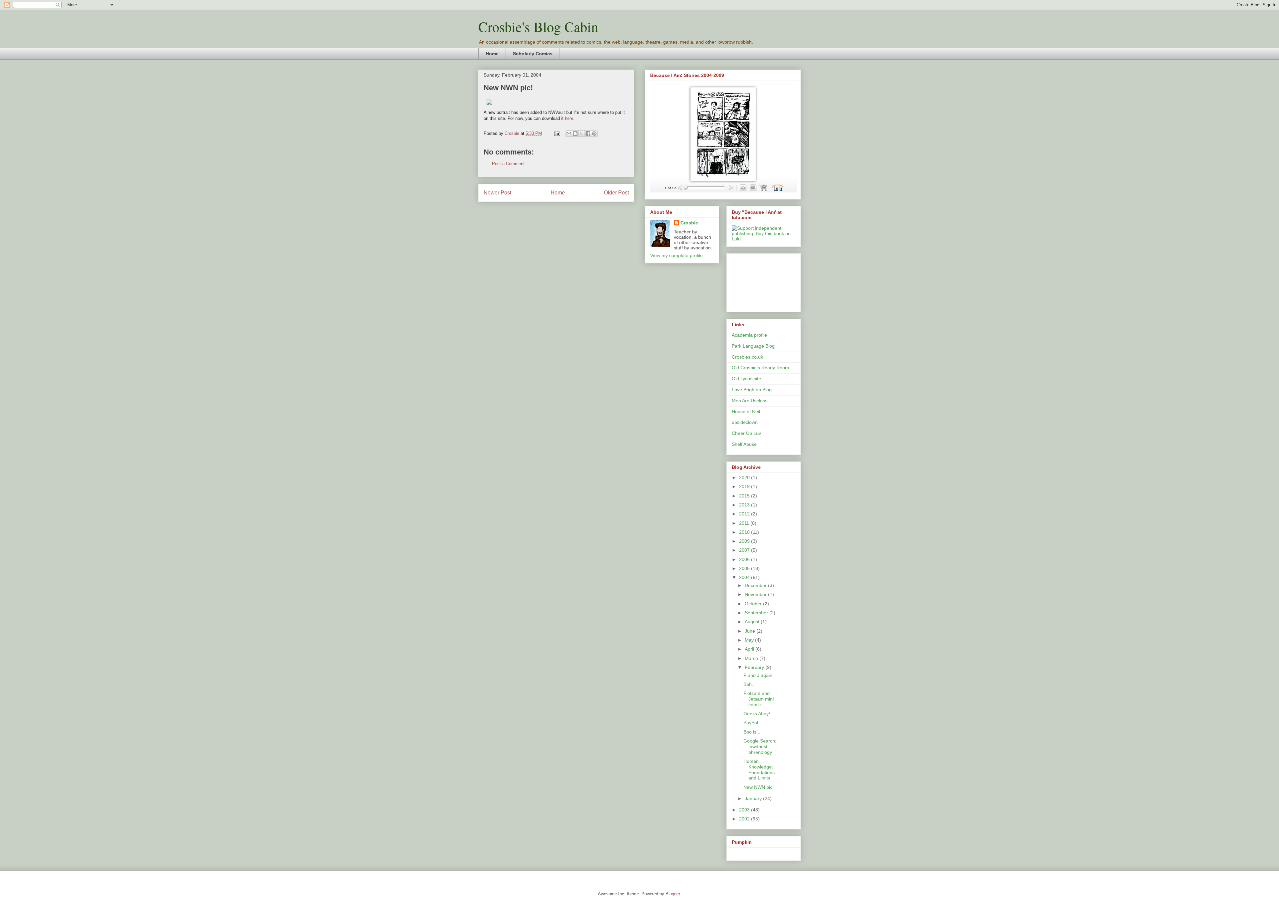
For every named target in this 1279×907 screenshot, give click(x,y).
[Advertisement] (762, 281)
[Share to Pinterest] (594, 133)
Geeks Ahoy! (756, 713)
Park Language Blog (753, 346)
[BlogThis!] (575, 133)
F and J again (757, 675)
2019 (745, 486)
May (750, 640)
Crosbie (689, 222)
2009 (745, 541)
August (753, 621)
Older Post (616, 192)
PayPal (750, 722)
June (750, 631)
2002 (745, 818)
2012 (745, 513)
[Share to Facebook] (588, 133)
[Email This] (569, 133)
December (756, 585)
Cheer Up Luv (746, 433)
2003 (745, 809)
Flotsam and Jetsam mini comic (758, 699)
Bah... (749, 684)
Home (492, 53)
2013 (745, 504)
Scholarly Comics (533, 53)
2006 (745, 559)
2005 (745, 568)
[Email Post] (557, 133)
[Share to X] (581, 133)
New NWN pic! (758, 787)
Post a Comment (508, 163)
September (757, 612)
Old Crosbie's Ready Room (760, 367)
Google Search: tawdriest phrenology (759, 746)
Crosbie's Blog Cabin (538, 26)
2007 (745, 550)
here (569, 118)
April (750, 649)
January (754, 798)
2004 (745, 577)
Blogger (672, 893)
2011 (744, 523)
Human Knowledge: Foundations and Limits (759, 769)
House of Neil (746, 411)
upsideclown (745, 422)
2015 (745, 495)
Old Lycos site (746, 378)
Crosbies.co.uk (747, 357)
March (752, 658)
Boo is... (751, 732)
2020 (745, 477)
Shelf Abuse (744, 444)
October (754, 603)
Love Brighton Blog (752, 389)
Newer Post (497, 192)
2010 (745, 532)
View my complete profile (676, 255)
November (756, 594)
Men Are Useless (749, 400)
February (755, 667)
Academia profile (749, 335)
